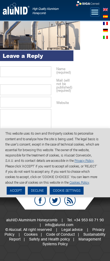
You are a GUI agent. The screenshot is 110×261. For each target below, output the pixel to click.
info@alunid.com (59, 225)
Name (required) (63, 70)
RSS (70, 200)
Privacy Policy (84, 161)
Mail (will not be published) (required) (63, 85)
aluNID (16, 11)
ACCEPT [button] (16, 190)
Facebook (40, 200)
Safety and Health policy (49, 239)
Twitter (55, 200)
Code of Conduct (60, 234)
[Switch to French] (105, 23)
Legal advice (72, 229)
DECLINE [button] (37, 190)
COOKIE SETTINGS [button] (66, 190)
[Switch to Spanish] (105, 16)
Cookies (31, 234)
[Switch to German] (105, 30)
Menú (94, 12)
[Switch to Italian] (105, 37)
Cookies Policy (79, 182)
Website (62, 103)
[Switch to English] (105, 9)
